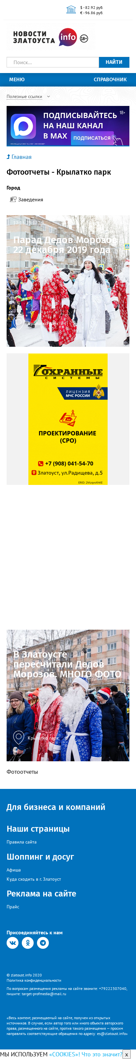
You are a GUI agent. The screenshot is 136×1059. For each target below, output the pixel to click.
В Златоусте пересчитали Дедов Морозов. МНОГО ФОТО (67, 664)
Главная (22, 157)
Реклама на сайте (41, 894)
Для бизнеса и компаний (56, 807)
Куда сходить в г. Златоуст (34, 879)
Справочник (110, 79)
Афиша (14, 870)
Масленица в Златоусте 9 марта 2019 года (67, 521)
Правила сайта (22, 842)
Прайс (13, 907)
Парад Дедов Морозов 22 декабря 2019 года (65, 245)
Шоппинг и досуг (40, 857)
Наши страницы (38, 829)
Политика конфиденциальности (34, 980)
